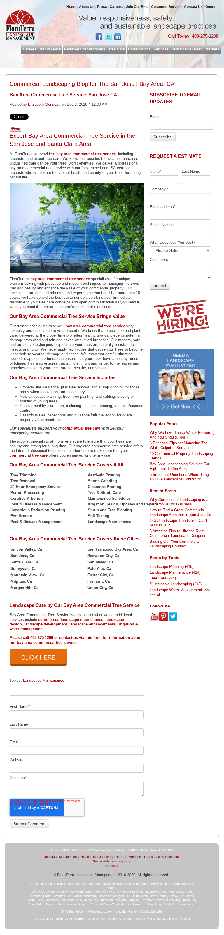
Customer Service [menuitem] (166, 7)
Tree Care (163, 578)
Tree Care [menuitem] (116, 49)
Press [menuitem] (102, 7)
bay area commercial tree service (86, 154)
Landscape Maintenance (43, 680)
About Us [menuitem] (86, 7)
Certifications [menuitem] (139, 49)
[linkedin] (117, 38)
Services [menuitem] (161, 49)
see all (155, 595)
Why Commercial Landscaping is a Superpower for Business (179, 501)
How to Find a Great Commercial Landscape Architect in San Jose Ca (180, 512)
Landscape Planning (171, 566)
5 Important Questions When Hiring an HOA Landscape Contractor (179, 476)
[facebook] (98, 38)
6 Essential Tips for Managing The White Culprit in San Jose (179, 445)
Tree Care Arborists (128, 856)
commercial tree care (81, 428)
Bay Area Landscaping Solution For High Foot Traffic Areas (179, 466)
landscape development (45, 624)
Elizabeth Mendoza (44, 104)
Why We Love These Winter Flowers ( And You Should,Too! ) (182, 434)
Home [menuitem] (71, 7)
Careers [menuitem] (116, 7)
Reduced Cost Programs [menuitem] (84, 49)
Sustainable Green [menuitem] (187, 49)
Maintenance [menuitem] (50, 49)
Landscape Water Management (180, 590)
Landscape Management (60, 856)
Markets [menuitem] (212, 49)
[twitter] (108, 38)
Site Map (111, 865)
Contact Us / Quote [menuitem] (199, 7)
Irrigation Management (95, 856)
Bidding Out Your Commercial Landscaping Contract (175, 543)
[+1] (140, 36)
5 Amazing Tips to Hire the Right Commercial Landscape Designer (177, 533)
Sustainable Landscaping (176, 584)
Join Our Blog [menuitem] (137, 7)
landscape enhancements (92, 624)
